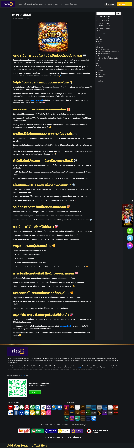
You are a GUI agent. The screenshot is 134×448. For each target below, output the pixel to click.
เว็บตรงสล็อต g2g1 (103, 56)
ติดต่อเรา (66, 4)
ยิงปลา (57, 4)
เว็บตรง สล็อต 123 (103, 49)
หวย (61, 4)
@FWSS (79, 368)
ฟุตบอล (41, 4)
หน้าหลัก (100, 77)
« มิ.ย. (98, 37)
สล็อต (100, 44)
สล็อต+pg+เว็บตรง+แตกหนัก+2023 (108, 51)
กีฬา (46, 4)
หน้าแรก (21, 4)
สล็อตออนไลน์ (28, 4)
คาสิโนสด (35, 4)
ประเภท (50, 4)
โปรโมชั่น (100, 81)
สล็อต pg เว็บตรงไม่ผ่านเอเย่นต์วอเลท (108, 59)
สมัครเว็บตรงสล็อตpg (104, 54)
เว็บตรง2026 (73, 4)
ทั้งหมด (100, 42)
